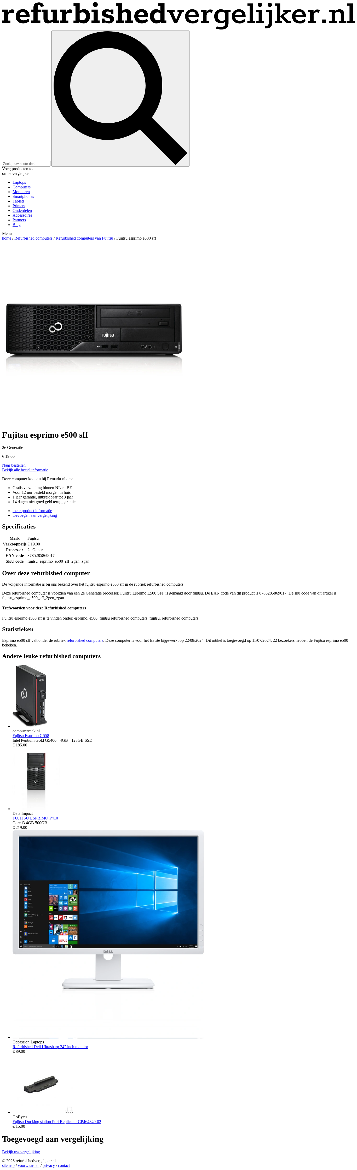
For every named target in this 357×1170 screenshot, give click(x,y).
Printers (19, 206)
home (6, 238)
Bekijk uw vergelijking (21, 1152)
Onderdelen (22, 210)
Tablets (18, 201)
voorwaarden (28, 1165)
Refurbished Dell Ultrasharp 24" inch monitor (50, 1046)
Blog (17, 224)
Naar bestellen (14, 465)
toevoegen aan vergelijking (35, 515)
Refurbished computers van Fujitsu (84, 238)
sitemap (8, 1165)
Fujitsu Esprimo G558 (31, 735)
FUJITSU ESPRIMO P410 (35, 818)
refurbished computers (85, 640)
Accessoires (22, 215)
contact (64, 1165)
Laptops (19, 182)
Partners (19, 220)
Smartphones (23, 196)
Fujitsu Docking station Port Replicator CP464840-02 (57, 1121)
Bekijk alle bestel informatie (25, 470)
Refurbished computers (33, 238)
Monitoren (21, 191)
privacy (49, 1165)
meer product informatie (32, 510)
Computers (22, 187)
